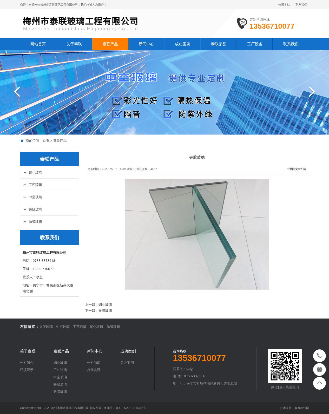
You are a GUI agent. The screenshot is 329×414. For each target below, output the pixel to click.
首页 (46, 141)
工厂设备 (255, 44)
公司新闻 (93, 362)
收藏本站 (284, 4)
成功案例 (182, 44)
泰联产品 (110, 44)
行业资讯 (93, 370)
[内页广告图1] (164, 92)
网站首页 (38, 44)
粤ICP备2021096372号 (131, 408)
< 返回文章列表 (297, 169)
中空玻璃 (35, 197)
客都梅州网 (302, 408)
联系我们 (301, 4)
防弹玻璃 (35, 222)
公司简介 (26, 362)
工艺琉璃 (35, 185)
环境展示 (26, 370)
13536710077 (319, 355)
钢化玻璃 (35, 172)
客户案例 (127, 362)
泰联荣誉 (218, 44)
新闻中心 (146, 44)
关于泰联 (74, 44)
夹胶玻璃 (35, 209)
